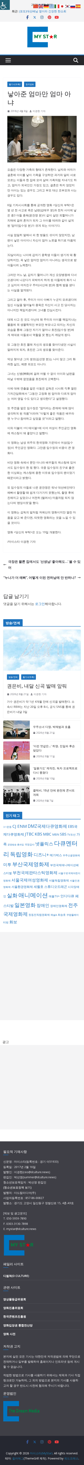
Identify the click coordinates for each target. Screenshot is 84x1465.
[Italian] (57, 6)
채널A (54, 914)
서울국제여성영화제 (29, 880)
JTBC (29, 834)
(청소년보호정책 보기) (17, 1187)
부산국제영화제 (30, 864)
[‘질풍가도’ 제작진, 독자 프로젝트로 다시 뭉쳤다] (16, 773)
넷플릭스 (44, 843)
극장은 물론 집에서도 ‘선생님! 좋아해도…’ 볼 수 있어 (44, 564)
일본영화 (25, 904)
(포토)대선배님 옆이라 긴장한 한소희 (42, 11)
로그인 (40, 604)
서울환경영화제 (22, 887)
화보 (13, 922)
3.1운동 (7, 826)
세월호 (38, 886)
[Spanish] (78, 6)
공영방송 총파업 (16, 844)
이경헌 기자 (39, 111)
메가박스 (56, 855)
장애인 (42, 905)
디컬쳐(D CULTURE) (16, 1276)
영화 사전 (9, 1334)
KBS (38, 834)
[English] (41, 6)
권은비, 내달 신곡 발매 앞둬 (37, 685)
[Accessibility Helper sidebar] (5, 5)
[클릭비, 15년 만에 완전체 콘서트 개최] (16, 795)
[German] (46, 6)
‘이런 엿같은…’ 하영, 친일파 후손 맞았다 (54, 748)
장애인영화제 (58, 906)
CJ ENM (19, 826)
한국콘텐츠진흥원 (14, 1316)
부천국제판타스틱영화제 (35, 872)
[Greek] (51, 6)
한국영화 (30, 84)
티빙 (6, 922)
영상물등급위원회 (14, 1299)
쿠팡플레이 (72, 914)
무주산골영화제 (71, 855)
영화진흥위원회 (13, 1308)
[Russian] (73, 6)
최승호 (62, 915)
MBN (55, 834)
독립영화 (21, 854)
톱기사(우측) (14, 84)
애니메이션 (33, 895)
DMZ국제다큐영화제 (47, 826)
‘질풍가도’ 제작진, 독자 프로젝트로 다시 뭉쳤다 (55, 770)
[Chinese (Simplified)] (36, 6)
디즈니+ (41, 855)
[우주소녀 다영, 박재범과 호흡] (16, 730)
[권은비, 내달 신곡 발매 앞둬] (42, 650)
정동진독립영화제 (39, 915)
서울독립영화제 (59, 880)
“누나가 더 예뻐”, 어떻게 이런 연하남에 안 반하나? (39, 577)
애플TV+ (54, 896)
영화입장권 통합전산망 (18, 1325)
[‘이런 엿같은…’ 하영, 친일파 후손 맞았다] (16, 751)
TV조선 (71, 834)
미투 (7, 864)
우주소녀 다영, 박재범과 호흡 (52, 727)
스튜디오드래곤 (55, 886)
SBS (63, 834)
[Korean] (67, 6)
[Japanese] (62, 6)
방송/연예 (13, 677)
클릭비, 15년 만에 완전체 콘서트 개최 (54, 792)
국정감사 (29, 844)
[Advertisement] (42, 976)
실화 (12, 895)
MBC (47, 834)
